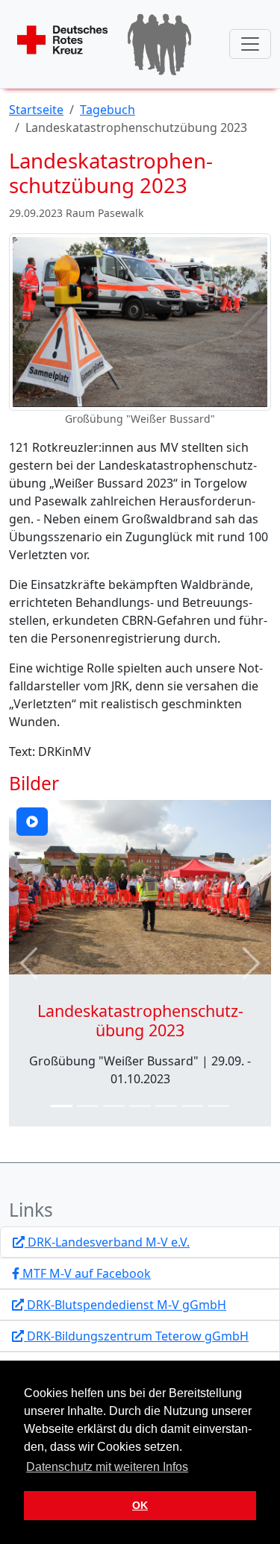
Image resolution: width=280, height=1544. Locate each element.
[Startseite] (105, 44)
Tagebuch (107, 109)
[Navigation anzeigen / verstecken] (250, 44)
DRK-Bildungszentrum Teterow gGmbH (136, 1336)
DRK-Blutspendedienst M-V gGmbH (125, 1304)
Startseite (36, 109)
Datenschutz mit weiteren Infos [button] (107, 1467)
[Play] (32, 821)
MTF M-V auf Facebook (85, 1273)
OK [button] (140, 1505)
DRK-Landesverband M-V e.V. (107, 1242)
